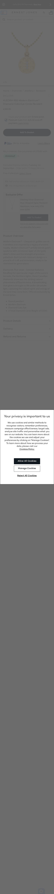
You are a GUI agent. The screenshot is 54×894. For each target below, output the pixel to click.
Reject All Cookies (27, 476)
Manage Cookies (27, 468)
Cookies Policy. (27, 449)
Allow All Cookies (27, 461)
